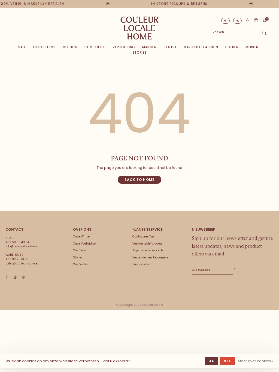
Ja (211, 361)
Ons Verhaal (81, 264)
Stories (139, 52)
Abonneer (234, 269)
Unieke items (44, 47)
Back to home (139, 179)
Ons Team (80, 250)
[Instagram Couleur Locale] (15, 277)
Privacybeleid (141, 264)
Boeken (232, 47)
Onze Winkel (81, 236)
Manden (149, 47)
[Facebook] (6, 277)
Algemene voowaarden (148, 250)
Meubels (70, 47)
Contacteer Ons (143, 236)
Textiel (170, 47)
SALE (22, 47)
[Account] (247, 21)
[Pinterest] (23, 277)
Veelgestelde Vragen (147, 244)
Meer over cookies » (256, 361)
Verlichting (124, 47)
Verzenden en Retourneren (151, 257)
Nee (227, 361)
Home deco (94, 47)
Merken (252, 47)
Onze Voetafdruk (84, 244)
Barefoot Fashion (201, 47)
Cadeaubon (255, 20)
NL (237, 21)
